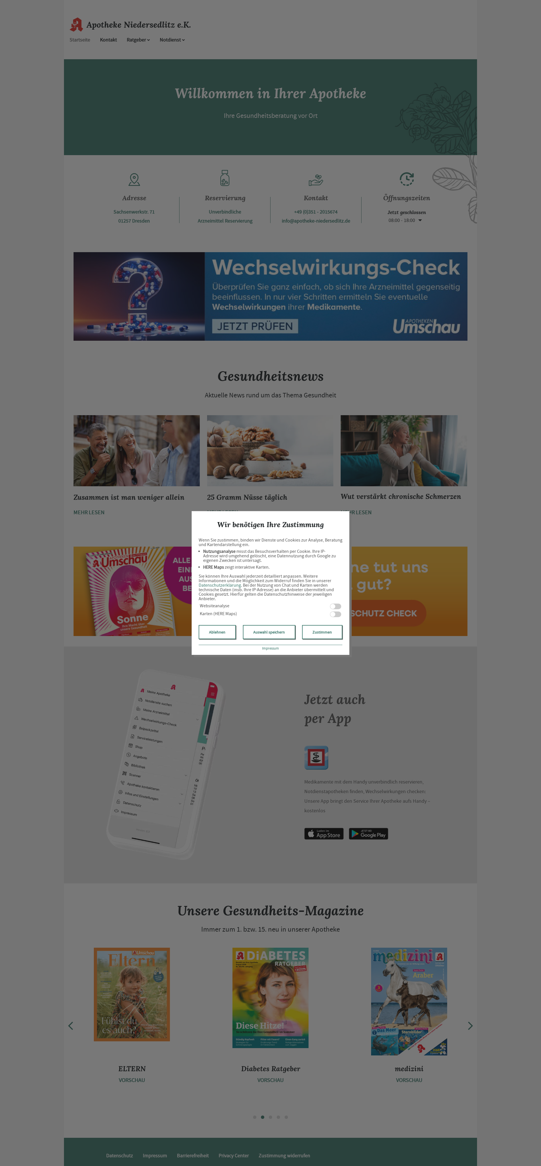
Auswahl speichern (269, 632)
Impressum (270, 648)
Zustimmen (322, 632)
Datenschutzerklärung (220, 585)
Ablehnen (217, 632)
